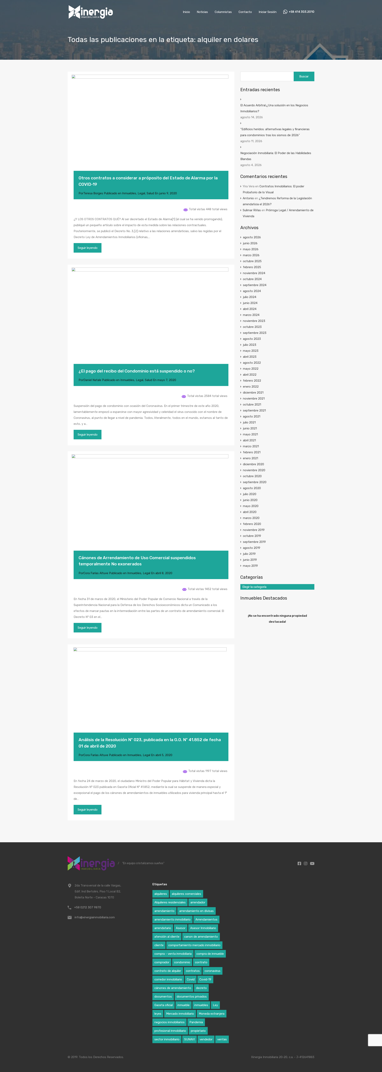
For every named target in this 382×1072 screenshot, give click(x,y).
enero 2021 (250, 458)
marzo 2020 (251, 518)
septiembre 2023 (254, 333)
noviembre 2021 (254, 398)
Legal (141, 193)
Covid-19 (205, 979)
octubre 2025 (252, 261)
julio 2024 (249, 297)
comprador (161, 962)
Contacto (245, 12)
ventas (222, 1039)
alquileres (160, 894)
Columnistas (223, 12)
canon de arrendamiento (201, 936)
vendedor (206, 1039)
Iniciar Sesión (268, 12)
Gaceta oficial (163, 1005)
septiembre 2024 (254, 285)
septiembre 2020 (254, 482)
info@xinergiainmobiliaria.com (95, 917)
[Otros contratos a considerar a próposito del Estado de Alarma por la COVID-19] (151, 127)
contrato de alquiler (167, 971)
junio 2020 (250, 500)
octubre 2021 (252, 404)
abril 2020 (249, 512)
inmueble (183, 1005)
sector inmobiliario (166, 1039)
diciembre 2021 (253, 392)
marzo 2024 (251, 315)
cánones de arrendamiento (172, 988)
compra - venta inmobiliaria (173, 954)
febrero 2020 (252, 524)
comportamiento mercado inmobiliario (194, 945)
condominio (182, 962)
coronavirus (212, 971)
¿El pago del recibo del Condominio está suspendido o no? (137, 370)
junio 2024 (250, 303)
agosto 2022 (252, 362)
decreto (201, 988)
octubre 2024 (252, 279)
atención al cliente (166, 936)
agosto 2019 (251, 548)
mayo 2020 (250, 506)
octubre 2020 (252, 476)
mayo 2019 (250, 566)
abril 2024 (249, 309)
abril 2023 (249, 357)
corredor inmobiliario (168, 979)
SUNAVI (189, 1039)
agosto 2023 (252, 339)
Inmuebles (129, 193)
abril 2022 (249, 374)
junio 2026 (250, 243)
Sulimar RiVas (252, 210)
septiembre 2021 (254, 410)
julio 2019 (249, 554)
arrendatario (162, 928)
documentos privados (192, 996)
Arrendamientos (206, 919)
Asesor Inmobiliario (203, 928)
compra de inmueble (210, 954)
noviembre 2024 (254, 273)
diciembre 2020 (253, 464)
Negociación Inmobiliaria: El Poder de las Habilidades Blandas (275, 156)
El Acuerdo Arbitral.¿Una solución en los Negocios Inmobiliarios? (274, 108)
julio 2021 (249, 422)
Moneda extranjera (211, 1013)
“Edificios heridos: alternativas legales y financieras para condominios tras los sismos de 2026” (275, 132)
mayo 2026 (250, 249)
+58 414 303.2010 (301, 12)
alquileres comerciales (186, 894)
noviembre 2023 (254, 321)
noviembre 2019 (254, 530)
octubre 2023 (252, 327)
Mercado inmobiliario (180, 1013)
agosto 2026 (252, 237)
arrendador (197, 902)
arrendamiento (164, 911)
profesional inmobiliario (170, 1031)
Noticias (202, 12)
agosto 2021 (251, 416)
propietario (198, 1031)
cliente (159, 945)
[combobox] (277, 587)
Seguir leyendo (87, 248)
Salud (150, 193)
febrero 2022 (252, 380)
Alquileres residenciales (170, 902)
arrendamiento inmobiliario (172, 919)
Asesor (180, 928)
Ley (215, 1005)
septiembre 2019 (254, 542)
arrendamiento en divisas (196, 911)
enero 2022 (251, 386)
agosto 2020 (252, 488)
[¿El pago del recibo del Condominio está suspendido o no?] (151, 320)
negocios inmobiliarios (169, 1022)
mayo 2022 (250, 368)
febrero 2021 (251, 452)
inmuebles (201, 1005)
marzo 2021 (251, 446)
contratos (193, 971)
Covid (191, 979)
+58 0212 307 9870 (87, 907)
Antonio (248, 198)
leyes (157, 1013)
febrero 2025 (252, 267)
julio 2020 (249, 494)
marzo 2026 (251, 255)
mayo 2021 (250, 434)
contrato (201, 962)
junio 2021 (250, 428)
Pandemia (196, 1022)
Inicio (186, 12)
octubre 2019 (252, 536)
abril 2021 (249, 440)
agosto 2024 (252, 291)
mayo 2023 (250, 351)
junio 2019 (250, 560)
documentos (163, 996)
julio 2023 (249, 345)
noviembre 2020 (254, 470)
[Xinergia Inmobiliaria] (91, 18)
